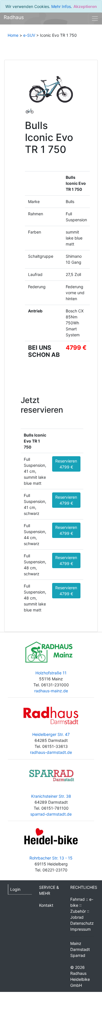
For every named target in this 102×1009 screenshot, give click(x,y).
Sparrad (77, 955)
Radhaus (14, 17)
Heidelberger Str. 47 (51, 734)
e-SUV (29, 35)
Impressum (80, 929)
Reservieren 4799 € (66, 464)
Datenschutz (82, 923)
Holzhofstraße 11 (51, 672)
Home (13, 35)
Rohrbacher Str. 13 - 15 (51, 857)
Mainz (75, 943)
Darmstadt (80, 949)
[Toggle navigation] (95, 18)
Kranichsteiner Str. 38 (51, 796)
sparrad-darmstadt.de (51, 814)
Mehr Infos (61, 6)
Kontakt (46, 905)
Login (15, 889)
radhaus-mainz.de (51, 690)
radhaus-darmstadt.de (51, 752)
